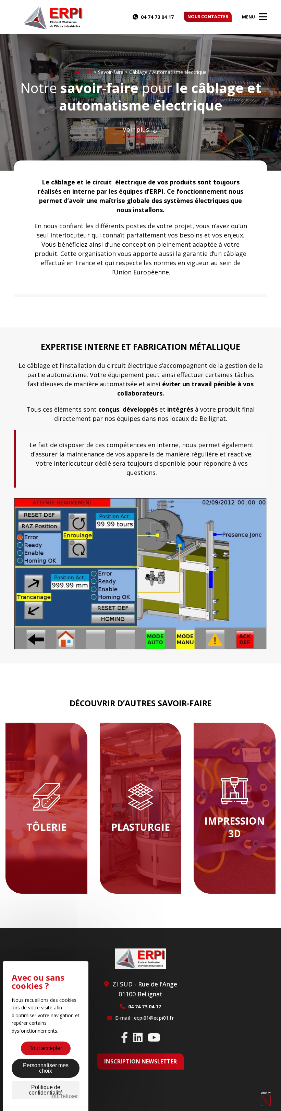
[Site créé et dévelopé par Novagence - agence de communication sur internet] (265, 1099)
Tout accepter (45, 1048)
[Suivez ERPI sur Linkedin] (138, 1037)
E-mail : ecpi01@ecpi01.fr (144, 1018)
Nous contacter (207, 17)
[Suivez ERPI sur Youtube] (154, 1037)
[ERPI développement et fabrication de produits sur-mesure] (53, 17)
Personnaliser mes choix (46, 1068)
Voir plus (137, 129)
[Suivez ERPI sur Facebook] (124, 1037)
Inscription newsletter (140, 1061)
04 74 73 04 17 (157, 17)
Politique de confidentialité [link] (46, 1090)
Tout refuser (63, 1096)
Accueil (83, 72)
